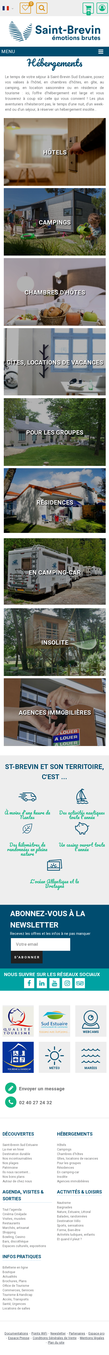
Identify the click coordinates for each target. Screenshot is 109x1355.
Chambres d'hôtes (55, 292)
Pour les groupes (54, 432)
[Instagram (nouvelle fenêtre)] (67, 983)
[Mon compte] (102, 8)
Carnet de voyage (30, 4)
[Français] (7, 8)
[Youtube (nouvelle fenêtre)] (54, 983)
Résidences (55, 502)
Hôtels (55, 152)
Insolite (54, 642)
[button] (88, 8)
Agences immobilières (55, 712)
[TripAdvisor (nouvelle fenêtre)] (80, 983)
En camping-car (55, 572)
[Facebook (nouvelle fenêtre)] (29, 983)
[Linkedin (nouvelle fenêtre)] (42, 983)
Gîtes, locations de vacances (55, 362)
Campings (55, 222)
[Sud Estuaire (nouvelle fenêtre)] (54, 1020)
